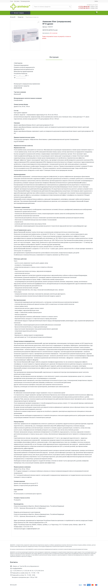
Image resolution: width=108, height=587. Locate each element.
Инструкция (54, 57)
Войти (96, 1)
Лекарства (20, 17)
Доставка (16, 1)
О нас (11, 1)
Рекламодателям (25, 1)
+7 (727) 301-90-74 (83, 8)
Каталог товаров (19, 13)
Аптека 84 (12, 17)
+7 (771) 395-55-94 (83, 6)
